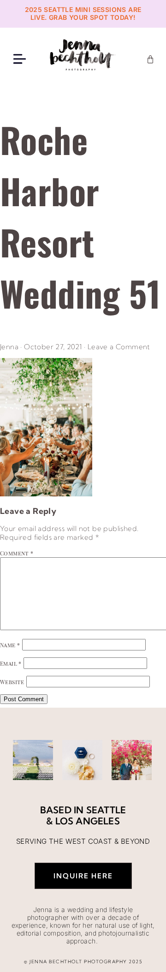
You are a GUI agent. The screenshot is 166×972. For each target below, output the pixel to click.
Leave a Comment (119, 346)
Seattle (106, 810)
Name (10, 645)
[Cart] (150, 59)
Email (11, 663)
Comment (17, 553)
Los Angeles (87, 821)
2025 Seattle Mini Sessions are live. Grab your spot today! (83, 13)
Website (12, 682)
